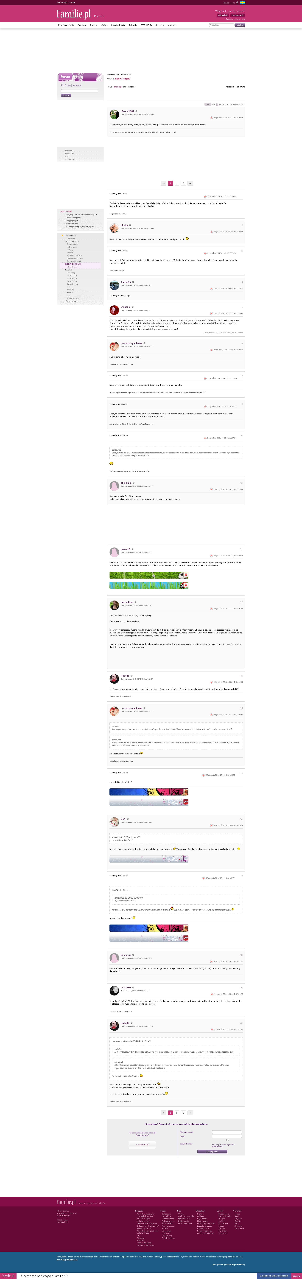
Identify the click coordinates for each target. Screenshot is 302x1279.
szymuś (115, 837)
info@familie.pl (62, 1222)
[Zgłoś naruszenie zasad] (211, 117)
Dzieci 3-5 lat (72, 281)
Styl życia (160, 25)
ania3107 (126, 987)
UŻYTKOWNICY (71, 301)
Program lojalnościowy (206, 1223)
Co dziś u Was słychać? (73, 218)
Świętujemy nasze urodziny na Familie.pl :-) (81, 215)
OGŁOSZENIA (70, 235)
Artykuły (238, 1219)
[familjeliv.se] (242, 3)
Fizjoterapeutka (72, 247)
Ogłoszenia (71, 238)
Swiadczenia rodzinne (75, 258)
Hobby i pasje (183, 1221)
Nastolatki (70, 290)
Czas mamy (71, 273)
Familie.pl (82, 25)
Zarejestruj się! (142, 1144)
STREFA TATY (70, 293)
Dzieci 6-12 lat (72, 284)
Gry (138, 1235)
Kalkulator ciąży (143, 1221)
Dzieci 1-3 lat (72, 278)
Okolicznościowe (185, 1223)
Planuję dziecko (118, 25)
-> (190, 183)
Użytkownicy (167, 1235)
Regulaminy (202, 1219)
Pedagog (70, 250)
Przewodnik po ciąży (145, 1216)
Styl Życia (222, 1231)
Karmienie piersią (66, 25)
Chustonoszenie (72, 244)
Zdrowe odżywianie (74, 261)
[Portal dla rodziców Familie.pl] (74, 18)
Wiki (236, 1223)
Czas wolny (222, 1233)
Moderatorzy (202, 1221)
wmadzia (126, 306)
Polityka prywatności (205, 1233)
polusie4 (126, 549)
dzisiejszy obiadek (71, 224)
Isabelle (125, 675)
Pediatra (70, 252)
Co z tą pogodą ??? (71, 221)
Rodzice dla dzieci (144, 1243)
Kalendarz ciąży (143, 1219)
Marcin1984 (128, 111)
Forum (110, 74)
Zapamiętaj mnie (186, 1144)
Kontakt (200, 1214)
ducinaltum (127, 602)
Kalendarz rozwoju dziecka (147, 1231)
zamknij (296, 1276)
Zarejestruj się (237, 15)
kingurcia (126, 954)
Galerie (238, 1221)
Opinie (181, 1214)
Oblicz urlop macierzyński (147, 1223)
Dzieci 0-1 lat (72, 275)
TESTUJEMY (146, 25)
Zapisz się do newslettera (235, 19)
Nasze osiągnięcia (204, 1231)
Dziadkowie (166, 1231)
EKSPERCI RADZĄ (72, 241)
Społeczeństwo (184, 1219)
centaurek (116, 450)
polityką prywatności (67, 1259)
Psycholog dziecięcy (74, 255)
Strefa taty (166, 1233)
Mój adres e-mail (186, 1132)
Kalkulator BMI (143, 1233)
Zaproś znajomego (204, 1226)
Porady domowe (168, 1238)
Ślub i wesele (167, 1223)
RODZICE (68, 270)
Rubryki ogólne (168, 1221)
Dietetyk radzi (72, 267)
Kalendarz (141, 1240)
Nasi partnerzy (203, 1228)
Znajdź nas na (229, 2)
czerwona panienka (132, 343)
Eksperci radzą (168, 1219)
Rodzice (93, 25)
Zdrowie (133, 25)
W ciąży (104, 25)
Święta (221, 1226)
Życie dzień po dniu (186, 1216)
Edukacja (140, 1238)
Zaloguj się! (223, 15)
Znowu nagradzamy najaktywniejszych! (79, 227)
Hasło (182, 1136)
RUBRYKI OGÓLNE (122, 74)
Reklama (200, 1216)
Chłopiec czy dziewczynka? (148, 1226)
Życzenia (238, 1226)
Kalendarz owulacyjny (146, 1214)
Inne (68, 287)
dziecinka (126, 482)
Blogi (237, 1216)
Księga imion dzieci (144, 1228)
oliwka (124, 225)
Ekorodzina (166, 1216)
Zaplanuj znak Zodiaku (146, 1245)
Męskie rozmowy (73, 298)
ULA (123, 818)
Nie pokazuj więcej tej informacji (229, 1264)
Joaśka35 (126, 282)
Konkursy (172, 25)
